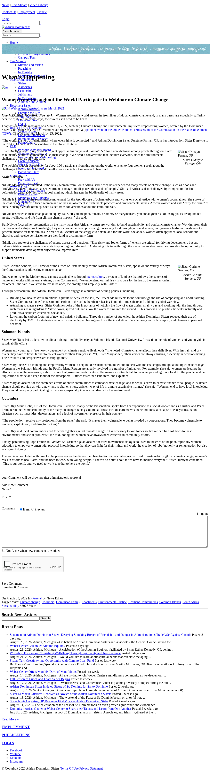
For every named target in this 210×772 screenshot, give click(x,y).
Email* (6, 497)
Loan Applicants (28, 161)
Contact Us (9, 12)
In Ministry (25, 72)
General (36, 598)
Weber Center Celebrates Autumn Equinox (37, 646)
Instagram (16, 761)
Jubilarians (25, 94)
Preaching (24, 68)
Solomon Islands (170, 602)
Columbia (48, 602)
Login (5, 19)
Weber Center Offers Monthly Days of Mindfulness (43, 671)
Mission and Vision (30, 65)
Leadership (25, 90)
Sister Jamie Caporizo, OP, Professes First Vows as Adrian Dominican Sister (59, 701)
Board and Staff (28, 172)
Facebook (16, 750)
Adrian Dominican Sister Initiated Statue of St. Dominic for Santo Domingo (59, 686)
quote (204, 513)
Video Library (39, 5)
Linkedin (16, 757)
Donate (42, 12)
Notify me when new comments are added (33, 550)
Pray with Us (26, 179)
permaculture (95, 276)
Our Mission (18, 61)
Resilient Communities (143, 602)
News (5, 5)
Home (14, 42)
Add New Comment (15, 485)
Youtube (15, 754)
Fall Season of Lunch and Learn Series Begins (40, 679)
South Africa (191, 602)
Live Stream (19, 5)
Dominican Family (68, 602)
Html (26, 509)
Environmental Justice (112, 602)
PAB (13, 146)
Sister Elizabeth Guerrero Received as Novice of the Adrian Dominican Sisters (60, 694)
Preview (40, 509)
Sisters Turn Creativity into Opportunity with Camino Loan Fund (52, 660)
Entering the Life (29, 113)
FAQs (22, 124)
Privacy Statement (91, 768)
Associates (25, 87)
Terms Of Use (69, 768)
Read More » (10, 719)
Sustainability (10, 605)
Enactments (89, 602)
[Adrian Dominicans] (16, 27)
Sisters (22, 83)
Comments (9, 508)
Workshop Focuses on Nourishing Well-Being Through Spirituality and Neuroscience (65, 653)
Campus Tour (27, 57)
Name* (6, 489)
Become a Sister (20, 105)
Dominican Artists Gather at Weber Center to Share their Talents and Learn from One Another (70, 708)
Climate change (30, 602)
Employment (26, 12)
